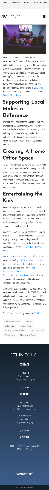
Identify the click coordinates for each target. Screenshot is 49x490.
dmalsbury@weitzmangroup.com (24, 422)
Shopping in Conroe (28, 335)
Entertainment (25, 326)
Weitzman (28, 256)
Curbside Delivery (12, 321)
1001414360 (37, 313)
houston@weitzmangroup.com (24, 379)
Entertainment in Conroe (15, 330)
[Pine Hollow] (4, 16)
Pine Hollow (16, 15)
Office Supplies (37, 330)
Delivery (28, 321)
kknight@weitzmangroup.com (24, 409)
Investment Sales (27, 275)
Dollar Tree (38, 87)
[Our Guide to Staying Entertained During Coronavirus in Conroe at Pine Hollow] (24, 39)
